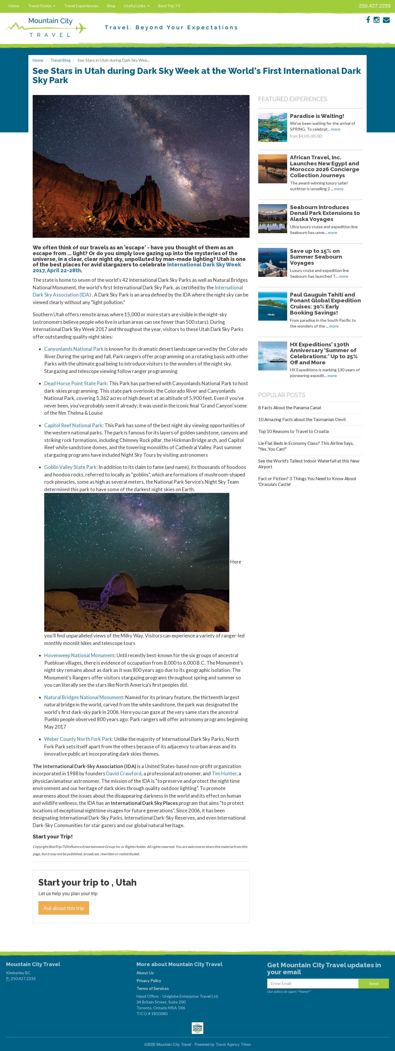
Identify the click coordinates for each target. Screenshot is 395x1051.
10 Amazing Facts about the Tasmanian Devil (302, 419)
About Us (145, 972)
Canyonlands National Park (74, 349)
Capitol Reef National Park (73, 425)
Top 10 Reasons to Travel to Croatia (293, 431)
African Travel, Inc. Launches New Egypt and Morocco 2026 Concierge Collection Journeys (324, 166)
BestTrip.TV (169, 5)
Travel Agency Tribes (233, 1044)
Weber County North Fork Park (78, 739)
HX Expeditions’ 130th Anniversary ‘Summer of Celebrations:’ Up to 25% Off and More (324, 353)
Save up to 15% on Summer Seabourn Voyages (316, 257)
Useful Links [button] (135, 5)
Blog (111, 5)
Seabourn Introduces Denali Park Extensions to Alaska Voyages (325, 213)
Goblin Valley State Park (70, 467)
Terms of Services (152, 988)
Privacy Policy (148, 980)
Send (373, 983)
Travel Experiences (81, 5)
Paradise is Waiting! (317, 116)
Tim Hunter (224, 773)
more (335, 129)
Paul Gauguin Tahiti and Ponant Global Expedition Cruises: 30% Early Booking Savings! (325, 303)
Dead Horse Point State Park (75, 383)
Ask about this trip (63, 908)
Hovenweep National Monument (79, 655)
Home (14, 5)
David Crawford (123, 773)
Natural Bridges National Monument (83, 697)
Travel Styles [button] (40, 5)
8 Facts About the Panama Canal (289, 407)
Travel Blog (60, 60)
